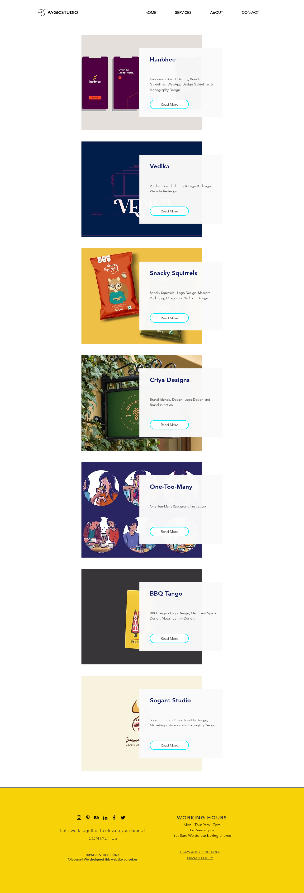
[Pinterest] (88, 818)
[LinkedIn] (105, 818)
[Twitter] (123, 818)
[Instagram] (79, 818)
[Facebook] (114, 818)
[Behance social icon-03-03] (97, 818)
